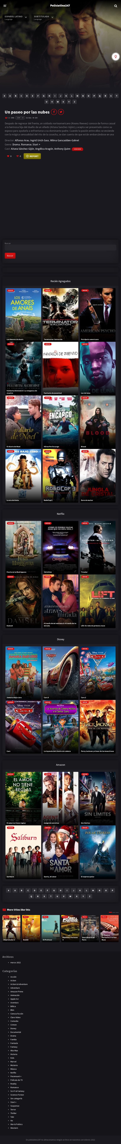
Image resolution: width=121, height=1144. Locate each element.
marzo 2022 (15, 962)
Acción (13, 976)
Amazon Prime (16, 991)
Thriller (13, 1113)
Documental (15, 1032)
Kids (12, 1058)
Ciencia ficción (16, 1013)
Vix (11, 1120)
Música (13, 1069)
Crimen (13, 1024)
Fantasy (13, 1047)
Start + (36, 144)
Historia (13, 1054)
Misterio (14, 1065)
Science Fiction (17, 1094)
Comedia (14, 1021)
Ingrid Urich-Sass (39, 140)
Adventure (15, 988)
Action (13, 980)
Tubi (12, 1117)
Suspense (14, 1105)
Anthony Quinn (62, 148)
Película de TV (16, 1080)
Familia (13, 1039)
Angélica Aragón (44, 148)
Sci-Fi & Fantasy (17, 1091)
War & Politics (16, 1124)
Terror (13, 1109)
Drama (16, 144)
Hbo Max (14, 1050)
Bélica (13, 1006)
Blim (12, 1010)
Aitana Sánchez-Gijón (22, 148)
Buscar (8, 243)
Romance (26, 144)
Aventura (14, 1002)
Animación (14, 995)
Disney (13, 1028)
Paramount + (15, 1076)
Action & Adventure (19, 984)
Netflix (13, 1072)
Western (14, 1128)
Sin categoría (16, 1098)
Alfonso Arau (22, 140)
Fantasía (14, 1043)
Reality (13, 1083)
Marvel (13, 1061)
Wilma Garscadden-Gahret (64, 140)
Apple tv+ (14, 999)
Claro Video (15, 1017)
